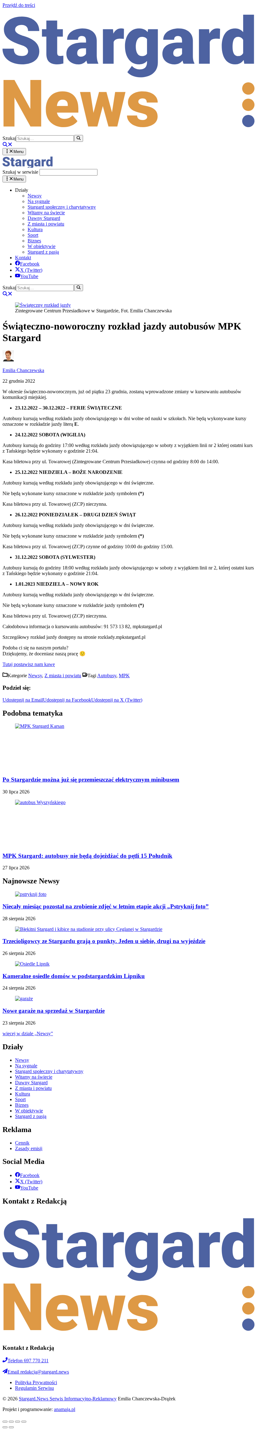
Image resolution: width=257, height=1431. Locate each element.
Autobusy (106, 675)
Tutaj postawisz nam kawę (29, 664)
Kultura (35, 229)
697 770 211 (28, 1360)
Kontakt (23, 257)
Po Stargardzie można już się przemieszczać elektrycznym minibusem (91, 779)
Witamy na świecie (46, 212)
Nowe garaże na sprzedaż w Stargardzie (54, 1010)
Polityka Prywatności (36, 1382)
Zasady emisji (28, 1148)
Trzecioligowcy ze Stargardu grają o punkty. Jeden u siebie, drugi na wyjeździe (104, 941)
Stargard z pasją (43, 252)
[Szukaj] (78, 138)
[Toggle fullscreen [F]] (17, 1422)
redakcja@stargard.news (38, 1371)
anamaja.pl (64, 1409)
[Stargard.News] (28, 166)
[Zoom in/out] (23, 1422)
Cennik (22, 1142)
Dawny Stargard (44, 218)
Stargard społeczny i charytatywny (62, 207)
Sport (33, 235)
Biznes (34, 240)
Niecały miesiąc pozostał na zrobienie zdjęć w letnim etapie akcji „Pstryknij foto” (106, 906)
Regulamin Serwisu (34, 1388)
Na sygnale (39, 201)
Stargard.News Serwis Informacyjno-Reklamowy (68, 1398)
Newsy (35, 195)
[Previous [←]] (5, 1427)
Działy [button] (21, 190)
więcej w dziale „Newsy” (28, 1033)
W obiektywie (41, 246)
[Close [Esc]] (5, 1422)
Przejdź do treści (19, 5)
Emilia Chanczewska (23, 370)
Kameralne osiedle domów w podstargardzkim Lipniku (74, 976)
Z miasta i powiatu (46, 223)
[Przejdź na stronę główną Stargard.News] (128, 132)
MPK (124, 675)
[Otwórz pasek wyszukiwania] (8, 145)
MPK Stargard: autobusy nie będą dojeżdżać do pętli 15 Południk (87, 855)
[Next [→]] (11, 1427)
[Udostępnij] (11, 1422)
